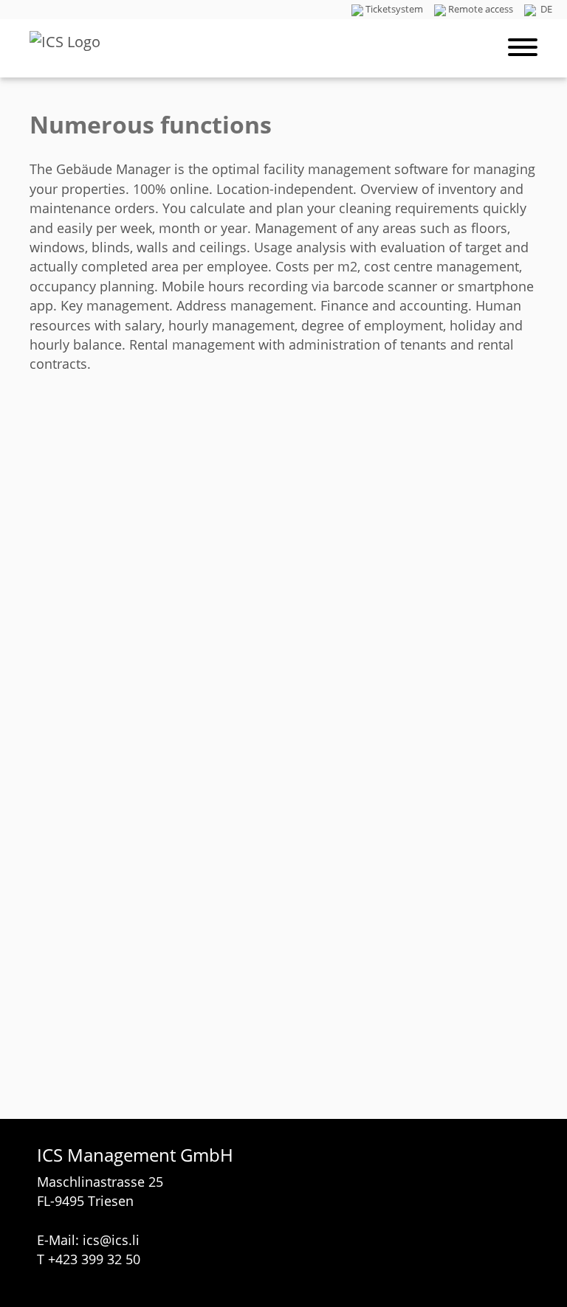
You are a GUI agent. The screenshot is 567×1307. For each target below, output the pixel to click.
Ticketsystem (394, 8)
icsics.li (111, 1240)
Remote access (480, 8)
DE (545, 8)
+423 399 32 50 (94, 1259)
